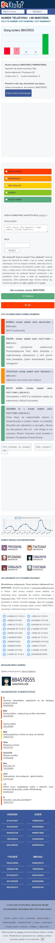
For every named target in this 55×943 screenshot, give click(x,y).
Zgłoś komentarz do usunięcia (16, 447)
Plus (39, 602)
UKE (24, 283)
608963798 (12, 869)
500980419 (38, 845)
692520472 (12, 887)
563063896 (38, 881)
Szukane (30, 918)
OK (42, 939)
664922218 (12, 833)
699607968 (38, 833)
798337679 (8, 802)
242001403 (8, 792)
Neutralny (14, 185)
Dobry (12, 192)
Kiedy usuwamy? (43, 447)
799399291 (38, 869)
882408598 (8, 705)
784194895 (8, 768)
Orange (32, 602)
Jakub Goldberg (28, 671)
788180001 (12, 839)
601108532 (12, 845)
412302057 (12, 827)
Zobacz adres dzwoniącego (18, 93)
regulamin (10, 221)
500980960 (38, 827)
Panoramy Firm (8, 598)
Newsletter (24, 923)
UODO (30, 283)
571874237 (12, 821)
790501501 (38, 821)
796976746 (8, 737)
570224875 (12, 875)
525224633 (38, 875)
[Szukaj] (13, 11)
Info (15, 918)
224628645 (38, 839)
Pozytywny (15, 200)
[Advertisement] (27, 130)
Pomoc (33, 927)
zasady (42, 215)
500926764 (38, 887)
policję (43, 283)
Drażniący (14, 178)
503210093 (12, 863)
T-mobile (49, 602)
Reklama (44, 927)
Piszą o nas (12, 927)
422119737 (8, 747)
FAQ (4, 451)
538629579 (38, 863)
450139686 (8, 726)
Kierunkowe (9, 923)
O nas (37, 923)
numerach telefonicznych (43, 588)
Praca (24, 927)
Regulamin (43, 918)
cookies (20, 932)
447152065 (12, 881)
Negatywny (15, 171)
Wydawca (47, 923)
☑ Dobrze (28, 296)
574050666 (8, 758)
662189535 (8, 716)
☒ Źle (28, 305)
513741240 (8, 779)
